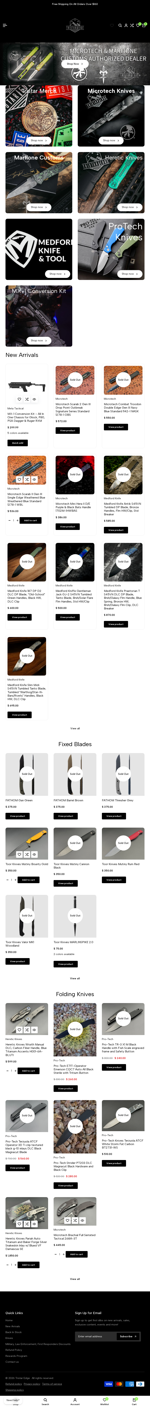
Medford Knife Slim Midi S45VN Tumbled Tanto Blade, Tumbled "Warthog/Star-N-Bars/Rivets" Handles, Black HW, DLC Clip (27, 692)
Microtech (62, 398)
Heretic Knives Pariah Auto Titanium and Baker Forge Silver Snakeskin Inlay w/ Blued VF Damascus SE (26, 1244)
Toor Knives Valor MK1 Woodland (19, 943)
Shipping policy (14, 1390)
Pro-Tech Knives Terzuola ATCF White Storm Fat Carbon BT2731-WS (122, 1144)
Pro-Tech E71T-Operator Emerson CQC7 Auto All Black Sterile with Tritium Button (73, 1069)
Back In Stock (13, 1332)
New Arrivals (12, 1326)
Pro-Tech (59, 1060)
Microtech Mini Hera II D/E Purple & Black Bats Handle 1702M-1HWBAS (73, 507)
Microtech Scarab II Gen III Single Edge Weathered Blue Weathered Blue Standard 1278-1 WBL (26, 499)
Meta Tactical (16, 408)
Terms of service (52, 1384)
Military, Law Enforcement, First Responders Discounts (38, 1344)
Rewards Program (16, 1356)
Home (9, 1320)
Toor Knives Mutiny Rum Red (120, 864)
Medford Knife (112, 498)
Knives (9, 1338)
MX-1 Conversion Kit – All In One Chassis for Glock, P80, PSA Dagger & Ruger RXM (26, 417)
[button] (19, 399)
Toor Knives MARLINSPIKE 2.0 (73, 942)
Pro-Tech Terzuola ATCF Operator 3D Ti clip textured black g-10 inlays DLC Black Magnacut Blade (24, 1147)
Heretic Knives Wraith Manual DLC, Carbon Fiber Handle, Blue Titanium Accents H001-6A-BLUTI (26, 1050)
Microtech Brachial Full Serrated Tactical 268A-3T (74, 1236)
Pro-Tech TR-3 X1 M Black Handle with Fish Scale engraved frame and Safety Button (123, 1048)
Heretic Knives (13, 1039)
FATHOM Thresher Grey (117, 800)
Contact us (12, 1361)
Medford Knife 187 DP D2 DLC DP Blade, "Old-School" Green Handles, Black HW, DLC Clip (26, 596)
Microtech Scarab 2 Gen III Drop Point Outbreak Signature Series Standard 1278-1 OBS (73, 409)
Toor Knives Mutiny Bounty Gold (26, 864)
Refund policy (13, 1384)
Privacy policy (32, 1384)
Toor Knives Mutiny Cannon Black (71, 865)
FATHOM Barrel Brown (68, 800)
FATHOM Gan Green (19, 800)
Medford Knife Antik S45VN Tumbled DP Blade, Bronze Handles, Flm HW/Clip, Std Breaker (122, 509)
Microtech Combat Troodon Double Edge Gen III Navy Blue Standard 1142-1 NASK (122, 407)
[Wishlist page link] (112, 25)
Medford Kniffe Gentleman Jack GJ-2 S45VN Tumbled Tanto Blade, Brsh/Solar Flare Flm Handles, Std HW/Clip (74, 596)
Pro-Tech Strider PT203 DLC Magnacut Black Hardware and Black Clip (73, 1166)
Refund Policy (13, 1350)
